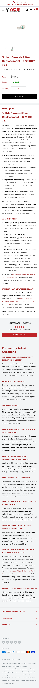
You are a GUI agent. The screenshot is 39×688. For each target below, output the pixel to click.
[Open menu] (3, 10)
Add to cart (19, 96)
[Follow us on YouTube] (15, 642)
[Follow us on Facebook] (3, 642)
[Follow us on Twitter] (7, 642)
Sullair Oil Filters (8, 301)
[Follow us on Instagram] (11, 642)
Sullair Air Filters (25, 299)
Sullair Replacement (11, 70)
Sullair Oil (33, 301)
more (8, 304)
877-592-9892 (21, 2)
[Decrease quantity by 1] (13, 89)
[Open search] (27, 10)
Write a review (19, 335)
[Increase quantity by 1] (24, 89)
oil (26, 238)
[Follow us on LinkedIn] (19, 642)
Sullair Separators (22, 301)
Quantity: (5, 89)
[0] (35, 10)
